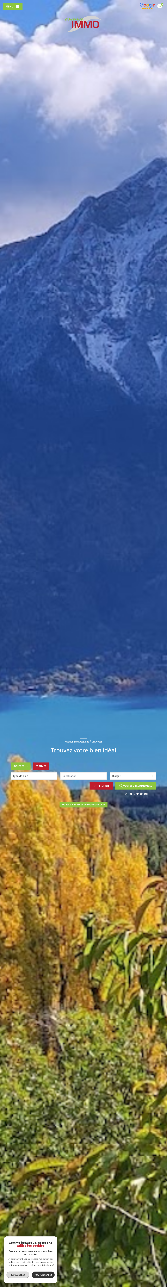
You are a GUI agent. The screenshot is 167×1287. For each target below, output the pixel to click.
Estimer (41, 766)
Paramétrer (18, 1274)
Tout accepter (43, 1274)
